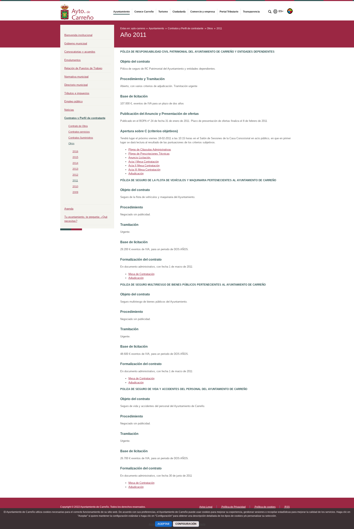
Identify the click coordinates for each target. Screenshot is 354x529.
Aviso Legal (205, 506)
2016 (75, 151)
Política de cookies (265, 506)
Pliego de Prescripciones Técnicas (149, 153)
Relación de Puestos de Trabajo (83, 68)
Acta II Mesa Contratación (144, 165)
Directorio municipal (76, 84)
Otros (71, 143)
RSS (287, 506)
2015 (75, 157)
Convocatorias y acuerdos (79, 51)
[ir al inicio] (338, 504)
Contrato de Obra (78, 126)
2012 (75, 174)
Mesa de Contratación (141, 274)
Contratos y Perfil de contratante (84, 118)
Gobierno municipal (75, 43)
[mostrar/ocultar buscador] (270, 12)
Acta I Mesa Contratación (143, 161)
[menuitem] (121, 11)
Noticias (69, 109)
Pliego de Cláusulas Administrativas (149, 149)
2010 (75, 186)
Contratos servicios (79, 131)
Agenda (68, 208)
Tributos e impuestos (76, 93)
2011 (75, 180)
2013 (75, 168)
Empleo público (73, 101)
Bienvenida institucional (78, 35)
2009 (75, 192)
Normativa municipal (76, 76)
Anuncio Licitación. (139, 157)
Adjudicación (136, 173)
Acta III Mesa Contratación (144, 169)
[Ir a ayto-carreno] (76, 11)
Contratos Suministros (80, 137)
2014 (75, 163)
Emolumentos (72, 60)
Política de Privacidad (233, 506)
